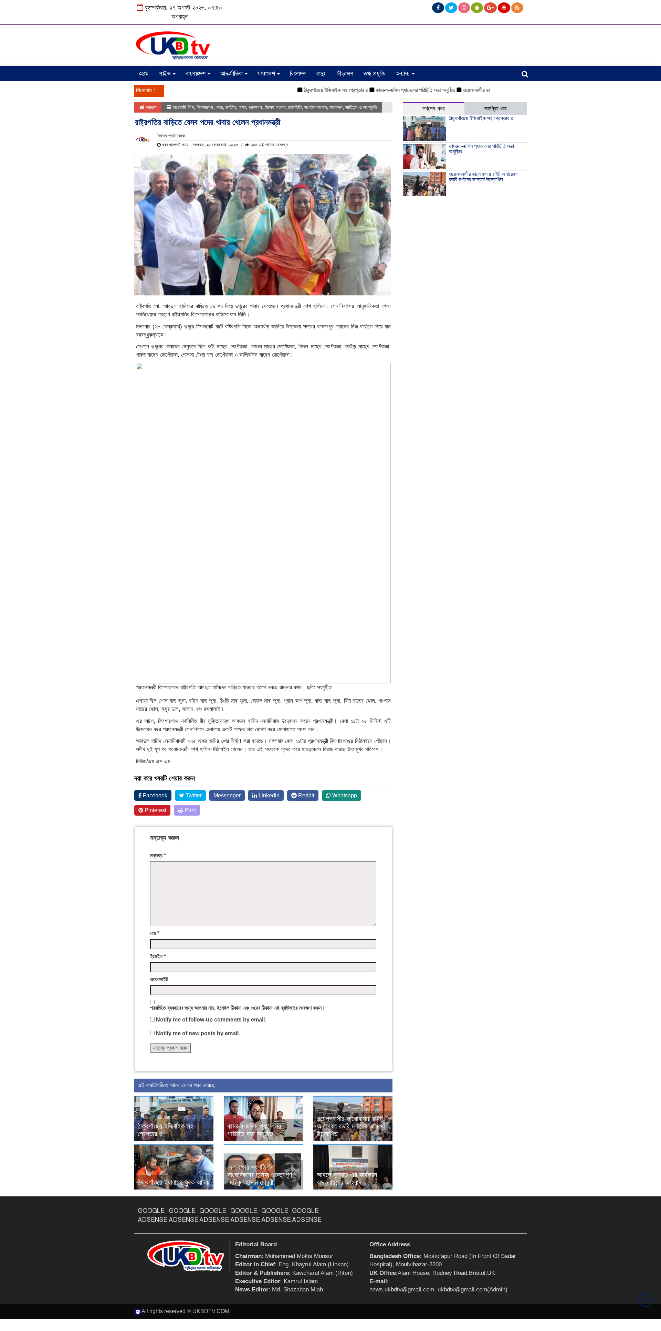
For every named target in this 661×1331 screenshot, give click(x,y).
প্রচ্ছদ (150, 107)
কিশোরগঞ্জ (205, 107)
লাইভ (165, 73)
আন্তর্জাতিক (232, 73)
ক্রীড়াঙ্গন (344, 73)
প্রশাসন (255, 107)
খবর (219, 107)
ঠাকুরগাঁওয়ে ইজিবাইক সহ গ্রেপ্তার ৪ (314, 90)
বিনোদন (298, 73)
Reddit (305, 795)
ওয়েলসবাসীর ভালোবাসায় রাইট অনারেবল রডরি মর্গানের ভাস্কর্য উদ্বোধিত (351, 1126)
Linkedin (268, 795)
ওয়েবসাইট (159, 979)
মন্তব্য (158, 855)
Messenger (227, 795)
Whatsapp (344, 795)
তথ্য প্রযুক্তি (374, 73)
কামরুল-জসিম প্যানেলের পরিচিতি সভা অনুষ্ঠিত (394, 90)
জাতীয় (230, 107)
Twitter (193, 795)
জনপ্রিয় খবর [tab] (495, 109)
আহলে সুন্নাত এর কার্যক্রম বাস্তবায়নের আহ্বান (347, 1178)
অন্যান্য (403, 73)
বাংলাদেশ (196, 73)
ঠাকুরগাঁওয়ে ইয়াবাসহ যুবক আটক (173, 1182)
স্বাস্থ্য (320, 73)
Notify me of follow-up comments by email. (211, 1020)
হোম (144, 73)
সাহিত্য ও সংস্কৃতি (361, 107)
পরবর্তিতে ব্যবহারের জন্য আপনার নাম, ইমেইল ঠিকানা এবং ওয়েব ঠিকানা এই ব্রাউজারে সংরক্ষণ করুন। (237, 1008)
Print (189, 810)
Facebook (154, 795)
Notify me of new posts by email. (198, 1033)
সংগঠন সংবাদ (315, 107)
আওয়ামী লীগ (183, 107)
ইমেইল (158, 956)
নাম (154, 933)
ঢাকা (242, 107)
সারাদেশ (267, 73)
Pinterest (154, 810)
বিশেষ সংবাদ (275, 107)
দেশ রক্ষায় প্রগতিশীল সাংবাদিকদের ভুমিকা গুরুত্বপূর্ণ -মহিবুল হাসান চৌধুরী (259, 1174)
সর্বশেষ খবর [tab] (433, 108)
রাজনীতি (295, 107)
